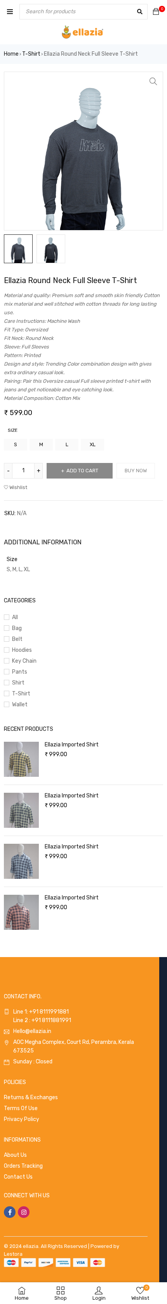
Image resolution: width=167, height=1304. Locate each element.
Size (12, 430)
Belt (17, 639)
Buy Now (136, 470)
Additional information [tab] (43, 542)
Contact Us (18, 1177)
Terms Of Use (21, 1108)
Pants (19, 672)
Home (11, 54)
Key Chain (24, 661)
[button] (153, 81)
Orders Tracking (23, 1166)
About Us (15, 1155)
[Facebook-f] (10, 1212)
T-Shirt (31, 54)
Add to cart (82, 470)
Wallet (20, 704)
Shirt (18, 682)
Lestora (13, 1254)
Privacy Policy (21, 1119)
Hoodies (22, 650)
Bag (17, 628)
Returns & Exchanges (31, 1097)
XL (93, 444)
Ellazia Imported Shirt (72, 744)
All (15, 617)
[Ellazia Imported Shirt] (21, 759)
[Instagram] (24, 1212)
